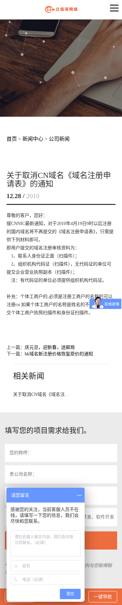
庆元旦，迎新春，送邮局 (50, 347)
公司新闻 (59, 139)
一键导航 (103, 596)
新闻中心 (32, 139)
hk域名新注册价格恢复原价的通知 (59, 353)
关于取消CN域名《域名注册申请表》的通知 (42, 394)
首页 (12, 139)
